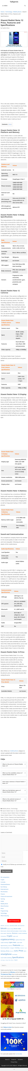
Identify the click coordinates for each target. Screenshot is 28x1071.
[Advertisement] (14, 87)
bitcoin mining (10, 928)
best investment (21, 925)
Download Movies (5, 884)
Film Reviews (4, 891)
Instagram (12, 948)
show (10, 124)
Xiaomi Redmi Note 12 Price (9, 815)
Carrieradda (19, 1054)
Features (16, 945)
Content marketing (22, 933)
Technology (8, 12)
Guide (2, 901)
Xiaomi (16, 960)
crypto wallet (19, 942)
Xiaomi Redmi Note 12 (8, 811)
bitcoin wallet (3, 933)
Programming (4, 911)
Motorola (11, 951)
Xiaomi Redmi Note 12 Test (12, 824)
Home (2, 12)
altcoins (2, 925)
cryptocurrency (8, 939)
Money (7, 951)
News (2, 908)
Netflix (16, 951)
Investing (17, 948)
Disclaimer (20, 1059)
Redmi (25, 951)
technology (3, 960)
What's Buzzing (5, 915)
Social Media (14, 954)
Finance (3, 894)
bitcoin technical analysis (13, 931)
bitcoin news (17, 928)
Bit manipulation (5, 877)
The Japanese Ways (6, 974)
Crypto (2, 879)
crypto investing (4, 942)
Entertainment (4, 889)
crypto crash (15, 936)
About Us (7, 1059)
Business (15, 933)
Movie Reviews (4, 906)
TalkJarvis (14, 2)
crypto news (12, 942)
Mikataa (12, 972)
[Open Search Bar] (25, 5)
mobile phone (14, 751)
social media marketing (6, 957)
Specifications (18, 957)
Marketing (3, 951)
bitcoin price (3, 931)
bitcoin (4, 928)
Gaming (3, 899)
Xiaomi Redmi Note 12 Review (9, 819)
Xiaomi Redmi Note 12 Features (16, 813)
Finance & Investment (6, 896)
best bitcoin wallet (13, 925)
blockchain (9, 933)
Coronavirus (3, 936)
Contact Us (13, 1059)
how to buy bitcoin (5, 948)
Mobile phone (17, 12)
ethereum (10, 945)
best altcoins (7, 925)
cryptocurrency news (20, 939)
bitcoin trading (22, 931)
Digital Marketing (4, 945)
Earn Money (4, 887)
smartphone (6, 954)
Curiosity (3, 882)
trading (6, 960)
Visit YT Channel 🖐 (14, 920)
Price (21, 950)
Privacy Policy (14, 1062)
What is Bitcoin (11, 960)
